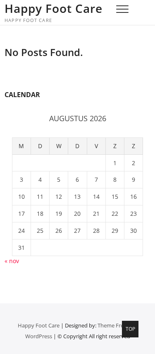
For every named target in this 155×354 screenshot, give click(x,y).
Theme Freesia (115, 325)
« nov (12, 261)
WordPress (38, 336)
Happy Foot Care (54, 8)
